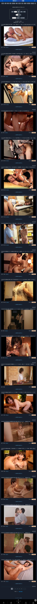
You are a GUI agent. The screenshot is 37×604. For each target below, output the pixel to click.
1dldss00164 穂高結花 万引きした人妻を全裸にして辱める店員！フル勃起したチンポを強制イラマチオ (18, 223)
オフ (20, 14)
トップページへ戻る (18, 597)
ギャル (19, 3)
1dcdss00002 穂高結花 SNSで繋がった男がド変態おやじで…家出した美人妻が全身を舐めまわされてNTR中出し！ (18, 25)
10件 (12, 11)
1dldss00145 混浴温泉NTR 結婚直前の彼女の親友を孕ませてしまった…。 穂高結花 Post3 (15, 477)
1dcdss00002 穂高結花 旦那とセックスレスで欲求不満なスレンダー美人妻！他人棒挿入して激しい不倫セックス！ (18, 138)
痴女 (16, 3)
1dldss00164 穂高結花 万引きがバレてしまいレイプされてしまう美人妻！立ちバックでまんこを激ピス (18, 195)
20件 (15, 11)
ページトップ (18, 601)
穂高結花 (7, 47)
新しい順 (14, 17)
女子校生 (13, 3)
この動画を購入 (34, 47)
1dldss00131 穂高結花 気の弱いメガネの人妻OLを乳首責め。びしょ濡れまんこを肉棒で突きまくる (17, 559)
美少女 (25, 3)
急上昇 (18, 17)
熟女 (8, 3)
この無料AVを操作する (18, 49)
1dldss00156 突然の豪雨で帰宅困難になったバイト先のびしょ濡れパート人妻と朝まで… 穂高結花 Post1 (18, 336)
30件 (18, 11)
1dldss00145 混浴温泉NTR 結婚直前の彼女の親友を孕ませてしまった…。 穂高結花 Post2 (15, 504)
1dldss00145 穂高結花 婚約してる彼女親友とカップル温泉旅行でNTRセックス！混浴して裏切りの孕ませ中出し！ (18, 449)
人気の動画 (22, 17)
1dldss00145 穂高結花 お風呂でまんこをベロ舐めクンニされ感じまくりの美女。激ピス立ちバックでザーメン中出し (18, 393)
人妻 (5, 3)
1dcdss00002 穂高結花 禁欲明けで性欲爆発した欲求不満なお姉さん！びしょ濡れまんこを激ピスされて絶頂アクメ (18, 54)
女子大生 (28, 3)
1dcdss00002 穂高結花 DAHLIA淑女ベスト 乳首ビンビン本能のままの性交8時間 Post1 (15, 110)
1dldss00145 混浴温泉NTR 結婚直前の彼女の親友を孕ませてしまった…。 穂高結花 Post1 (15, 532)
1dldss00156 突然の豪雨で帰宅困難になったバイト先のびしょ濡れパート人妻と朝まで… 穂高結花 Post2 (18, 309)
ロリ (22, 3)
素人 (10, 3)
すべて (3, 3)
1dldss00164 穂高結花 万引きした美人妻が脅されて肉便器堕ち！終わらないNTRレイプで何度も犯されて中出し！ (18, 168)
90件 (24, 11)
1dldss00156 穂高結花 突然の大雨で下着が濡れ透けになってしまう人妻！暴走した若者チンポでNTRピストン (18, 280)
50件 (21, 11)
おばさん (32, 3)
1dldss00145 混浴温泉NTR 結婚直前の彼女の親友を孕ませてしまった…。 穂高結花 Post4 (15, 421)
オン (17, 14)
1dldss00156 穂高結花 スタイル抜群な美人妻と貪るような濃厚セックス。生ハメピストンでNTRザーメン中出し (18, 252)
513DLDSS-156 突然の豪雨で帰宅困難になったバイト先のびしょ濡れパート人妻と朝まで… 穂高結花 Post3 (17, 365)
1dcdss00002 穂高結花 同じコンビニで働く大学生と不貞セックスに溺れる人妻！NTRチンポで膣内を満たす (18, 82)
